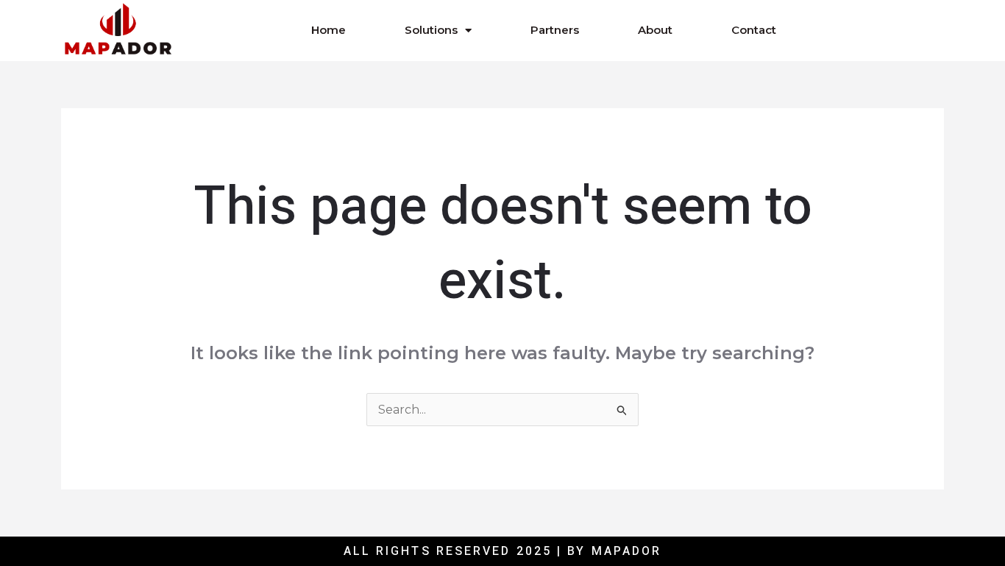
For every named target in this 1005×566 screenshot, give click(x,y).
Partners (554, 30)
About (655, 30)
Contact (753, 30)
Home (328, 30)
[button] (864, 30)
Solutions (431, 30)
